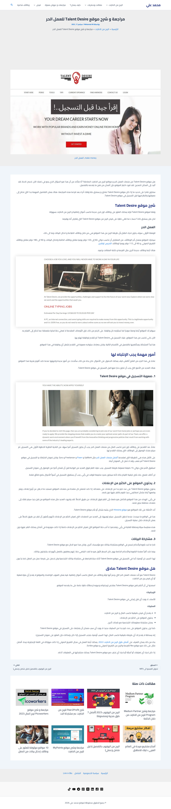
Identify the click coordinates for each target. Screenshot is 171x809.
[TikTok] (69, 789)
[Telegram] (78, 789)
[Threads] (87, 789)
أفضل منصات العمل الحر (107, 458)
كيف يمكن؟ (75, 5)
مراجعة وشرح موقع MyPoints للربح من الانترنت (68, 749)
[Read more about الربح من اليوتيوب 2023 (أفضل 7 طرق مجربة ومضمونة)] (103, 698)
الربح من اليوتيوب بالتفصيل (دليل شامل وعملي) (103, 748)
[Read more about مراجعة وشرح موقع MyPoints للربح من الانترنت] (67, 734)
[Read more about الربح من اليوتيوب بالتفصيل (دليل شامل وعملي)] (103, 734)
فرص (38, 5)
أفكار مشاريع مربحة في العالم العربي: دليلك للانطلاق (140, 748)
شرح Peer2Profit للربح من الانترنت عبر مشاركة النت (71, 711)
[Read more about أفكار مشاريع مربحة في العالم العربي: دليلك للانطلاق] (139, 734)
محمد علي (153, 5)
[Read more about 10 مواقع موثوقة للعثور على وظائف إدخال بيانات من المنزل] (32, 734)
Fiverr (79, 458)
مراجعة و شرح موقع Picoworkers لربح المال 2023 (33, 711)
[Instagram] (101, 789)
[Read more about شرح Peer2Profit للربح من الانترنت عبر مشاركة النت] (67, 697)
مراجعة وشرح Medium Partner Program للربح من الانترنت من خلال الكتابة (139, 715)
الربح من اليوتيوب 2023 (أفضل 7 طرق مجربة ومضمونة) (103, 714)
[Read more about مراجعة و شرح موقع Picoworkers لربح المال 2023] (32, 697)
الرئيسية (104, 773)
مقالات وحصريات (95, 5)
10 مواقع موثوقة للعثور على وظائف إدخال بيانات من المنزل (33, 749)
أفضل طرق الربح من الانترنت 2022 (113, 642)
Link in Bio (67, 773)
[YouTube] (73, 789)
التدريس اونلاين (105, 243)
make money (90, 158)
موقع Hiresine (120, 510)
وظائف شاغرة (23, 5)
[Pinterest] (83, 789)
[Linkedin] (92, 789)
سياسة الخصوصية (91, 773)
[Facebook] (97, 789)
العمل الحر (79, 158)
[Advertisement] (85, 50)
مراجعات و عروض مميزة (55, 5)
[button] (107, 5)
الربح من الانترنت (116, 5)
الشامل (77, 773)
